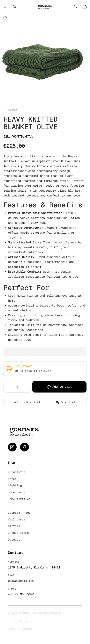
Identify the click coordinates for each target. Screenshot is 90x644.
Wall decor (16, 519)
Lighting (15, 485)
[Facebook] (24, 447)
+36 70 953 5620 (21, 594)
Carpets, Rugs (19, 513)
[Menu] (5, 7)
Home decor (16, 492)
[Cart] (85, 6)
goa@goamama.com (21, 581)
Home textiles (19, 499)
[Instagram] (12, 447)
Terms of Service (20, 628)
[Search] (14, 6)
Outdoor (14, 539)
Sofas (12, 479)
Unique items (18, 533)
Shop (11, 463)
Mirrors (14, 526)
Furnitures (16, 472)
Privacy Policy (18, 621)
